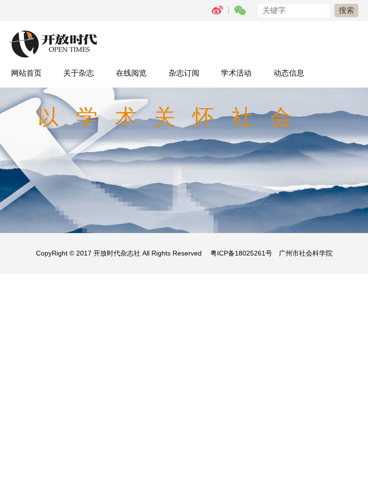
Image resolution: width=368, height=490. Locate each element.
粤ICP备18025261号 (241, 253)
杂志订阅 (184, 73)
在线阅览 (131, 73)
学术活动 (236, 73)
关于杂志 (78, 73)
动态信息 (289, 73)
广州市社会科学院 (306, 253)
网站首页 (26, 73)
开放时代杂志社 (116, 253)
